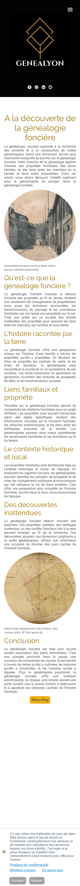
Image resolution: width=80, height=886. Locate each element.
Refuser (37, 880)
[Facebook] (29, 87)
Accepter (17, 880)
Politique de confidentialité (29, 865)
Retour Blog (40, 700)
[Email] (50, 87)
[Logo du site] (40, 42)
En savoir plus (52, 870)
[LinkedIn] (43, 87)
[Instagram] (36, 87)
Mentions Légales (23, 870)
